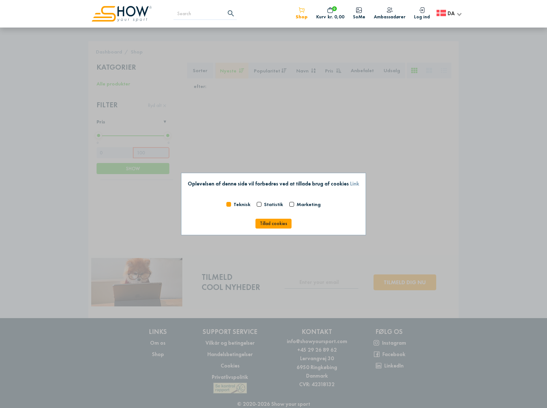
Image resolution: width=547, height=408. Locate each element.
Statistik (273, 204)
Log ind (422, 17)
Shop (302, 17)
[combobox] (449, 13)
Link (354, 183)
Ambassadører (390, 17)
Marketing (309, 204)
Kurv (330, 17)
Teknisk (242, 204)
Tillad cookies (273, 223)
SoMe (359, 17)
